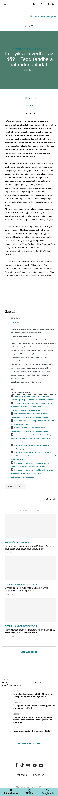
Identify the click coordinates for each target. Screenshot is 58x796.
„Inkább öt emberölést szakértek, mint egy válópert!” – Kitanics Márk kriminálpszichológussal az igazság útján (33, 438)
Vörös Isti (30, 106)
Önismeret (25, 542)
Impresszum (22, 775)
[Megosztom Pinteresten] (34, 113)
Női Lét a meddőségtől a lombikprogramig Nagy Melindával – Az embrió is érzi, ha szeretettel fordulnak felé (33, 455)
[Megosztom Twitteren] (30, 113)
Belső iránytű (12, 542)
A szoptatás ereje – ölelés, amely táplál (32, 731)
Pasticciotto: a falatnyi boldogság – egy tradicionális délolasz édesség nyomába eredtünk (32, 719)
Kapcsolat (38, 775)
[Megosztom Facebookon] (27, 113)
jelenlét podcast (15, 487)
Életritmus (17, 49)
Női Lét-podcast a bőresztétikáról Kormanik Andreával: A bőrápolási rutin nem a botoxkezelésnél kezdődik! (32, 473)
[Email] (12, 389)
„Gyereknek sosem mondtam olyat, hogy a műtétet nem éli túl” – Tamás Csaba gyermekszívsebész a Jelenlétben (31, 406)
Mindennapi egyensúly (35, 49)
